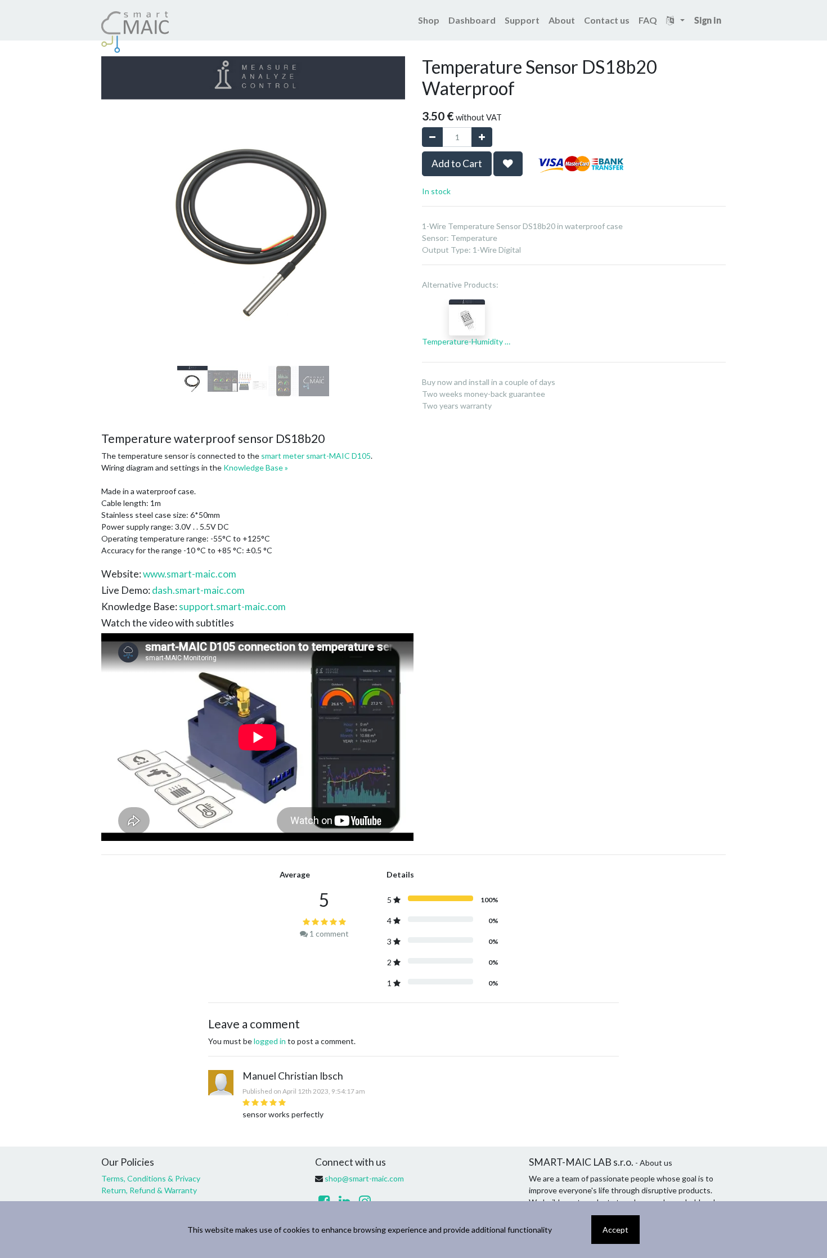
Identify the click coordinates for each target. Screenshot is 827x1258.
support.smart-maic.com (232, 606)
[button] (124, 168)
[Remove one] (432, 137)
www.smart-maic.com (189, 574)
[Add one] (481, 137)
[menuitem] (429, 20)
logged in (270, 1041)
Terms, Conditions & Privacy (150, 1178)
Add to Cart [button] (457, 163)
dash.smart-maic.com (198, 590)
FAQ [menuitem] (648, 20)
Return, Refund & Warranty (149, 1190)
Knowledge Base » (255, 467)
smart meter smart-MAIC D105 (316, 455)
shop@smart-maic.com (364, 1178)
